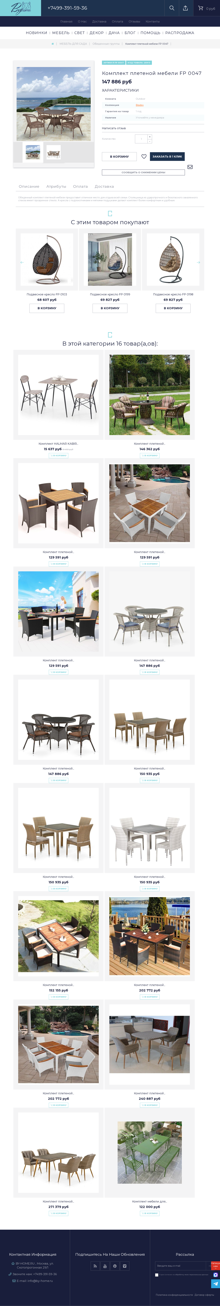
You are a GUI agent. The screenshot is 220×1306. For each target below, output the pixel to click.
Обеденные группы (106, 43)
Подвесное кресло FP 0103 (47, 294)
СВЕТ (79, 33)
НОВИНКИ (37, 33)
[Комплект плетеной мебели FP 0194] (58, 612)
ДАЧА (114, 33)
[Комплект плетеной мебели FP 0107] (58, 720)
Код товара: (135, 63)
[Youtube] (105, 1266)
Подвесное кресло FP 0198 (173, 294)
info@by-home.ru (40, 1281)
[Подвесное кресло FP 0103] (47, 260)
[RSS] (95, 1266)
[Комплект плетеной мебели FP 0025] (150, 395)
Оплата (117, 21)
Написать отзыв (114, 128)
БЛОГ (129, 33)
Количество (109, 138)
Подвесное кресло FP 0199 (110, 294)
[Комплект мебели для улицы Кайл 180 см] (150, 1153)
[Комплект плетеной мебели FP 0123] (58, 1153)
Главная (66, 21)
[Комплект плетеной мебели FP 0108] (150, 612)
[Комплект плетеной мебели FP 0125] (150, 720)
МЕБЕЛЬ (61, 33)
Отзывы (134, 21)
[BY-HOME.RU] (20, 8)
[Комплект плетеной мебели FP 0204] (58, 936)
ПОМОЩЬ (150, 33)
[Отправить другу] (190, 167)
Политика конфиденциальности (174, 1294)
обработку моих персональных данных (191, 1275)
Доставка (99, 21)
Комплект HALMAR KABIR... (58, 444)
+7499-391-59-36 (67, 8)
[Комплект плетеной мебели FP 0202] (150, 503)
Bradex (139, 105)
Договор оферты (204, 1294)
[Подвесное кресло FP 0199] (110, 260)
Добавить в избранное (144, 156)
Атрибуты (56, 186)
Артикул (109, 63)
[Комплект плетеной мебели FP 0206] (150, 936)
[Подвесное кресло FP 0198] (173, 260)
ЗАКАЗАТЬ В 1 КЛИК (167, 156)
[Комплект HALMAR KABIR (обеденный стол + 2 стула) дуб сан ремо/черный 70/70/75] (58, 395)
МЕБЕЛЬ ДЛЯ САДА (73, 43)
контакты (153, 21)
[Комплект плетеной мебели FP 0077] (150, 828)
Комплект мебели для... (149, 1201)
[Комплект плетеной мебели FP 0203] (58, 503)
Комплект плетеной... (149, 444)
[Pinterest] (114, 1266)
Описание (29, 186)
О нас (82, 21)
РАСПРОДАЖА (179, 33)
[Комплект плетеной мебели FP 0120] (58, 828)
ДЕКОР (97, 33)
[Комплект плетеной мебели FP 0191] (150, 1045)
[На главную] (53, 43)
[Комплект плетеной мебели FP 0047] (33, 152)
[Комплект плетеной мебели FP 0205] (58, 1045)
